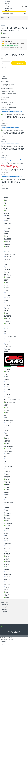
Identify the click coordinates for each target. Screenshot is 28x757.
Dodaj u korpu (19, 63)
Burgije (16, 17)
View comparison (6, 644)
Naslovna (5, 604)
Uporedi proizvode (5, 37)
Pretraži (25, 13)
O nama (5, 609)
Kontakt (5, 613)
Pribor (9, 17)
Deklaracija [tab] (5, 78)
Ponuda (5, 109)
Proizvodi (5, 606)
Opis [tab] (4, 76)
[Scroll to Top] (14, 636)
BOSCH (9, 104)
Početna (3, 17)
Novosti (5, 611)
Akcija (4, 607)
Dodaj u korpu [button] (5, 123)
